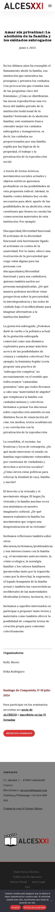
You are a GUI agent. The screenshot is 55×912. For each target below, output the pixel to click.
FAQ (27, 886)
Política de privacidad (34, 907)
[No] (51, 900)
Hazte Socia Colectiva (26, 871)
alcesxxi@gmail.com (33, 790)
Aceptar (15, 907)
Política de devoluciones (27, 876)
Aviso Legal (38, 881)
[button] (50, 5)
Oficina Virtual (18, 881)
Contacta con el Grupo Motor (22, 808)
